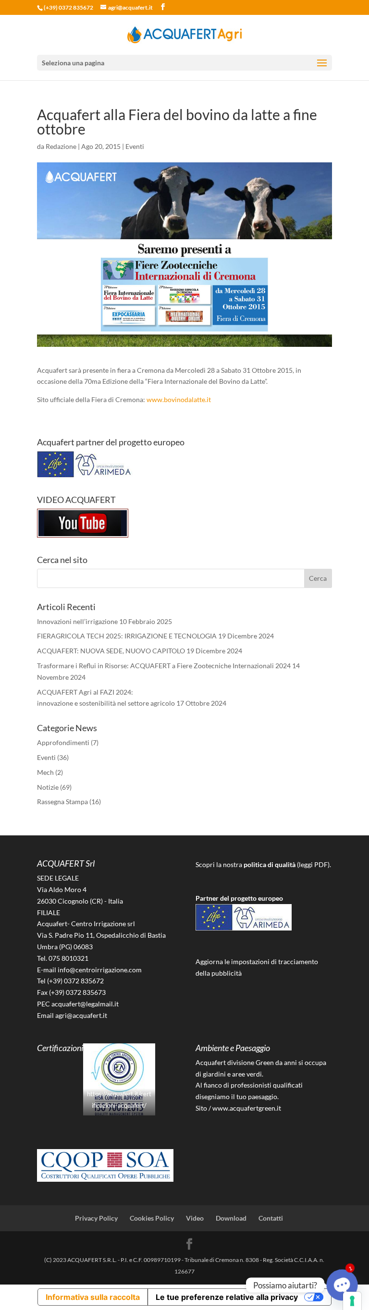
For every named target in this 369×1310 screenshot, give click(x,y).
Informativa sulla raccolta (93, 1297)
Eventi (134, 146)
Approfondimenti (63, 742)
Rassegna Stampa (62, 801)
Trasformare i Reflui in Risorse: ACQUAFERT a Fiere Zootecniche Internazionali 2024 (164, 665)
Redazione (61, 146)
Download (231, 1218)
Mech (45, 772)
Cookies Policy (152, 1218)
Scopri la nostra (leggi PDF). (263, 864)
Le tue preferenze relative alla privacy (227, 1297)
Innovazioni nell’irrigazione (77, 621)
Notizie (48, 787)
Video (195, 1218)
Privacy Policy (96, 1218)
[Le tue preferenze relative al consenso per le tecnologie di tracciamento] (352, 1301)
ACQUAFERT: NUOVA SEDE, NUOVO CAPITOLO (111, 651)
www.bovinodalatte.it (179, 399)
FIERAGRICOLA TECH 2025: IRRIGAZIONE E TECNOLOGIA (127, 636)
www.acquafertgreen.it (246, 1108)
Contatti (270, 1218)
